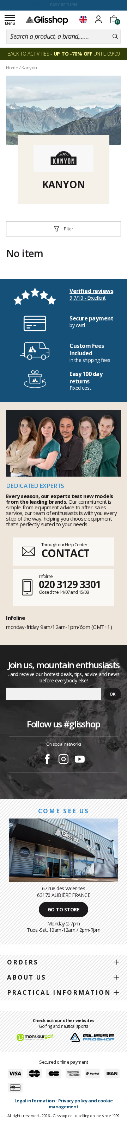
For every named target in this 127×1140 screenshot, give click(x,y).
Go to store (64, 909)
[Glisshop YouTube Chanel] (80, 760)
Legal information (34, 1100)
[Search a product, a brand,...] (115, 36)
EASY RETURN (63, 5)
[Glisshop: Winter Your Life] (47, 20)
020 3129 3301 (70, 584)
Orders (22, 962)
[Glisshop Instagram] (63, 760)
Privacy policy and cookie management (81, 1103)
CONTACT (65, 553)
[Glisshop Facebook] (47, 760)
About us (26, 977)
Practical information (59, 992)
